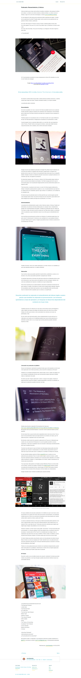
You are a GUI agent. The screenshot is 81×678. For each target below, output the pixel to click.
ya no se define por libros (51, 14)
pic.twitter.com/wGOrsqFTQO (48, 83)
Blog (57, 1)
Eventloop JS (34, 668)
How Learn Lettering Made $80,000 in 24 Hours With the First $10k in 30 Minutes (40, 427)
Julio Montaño (20, 1)
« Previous (23, 653)
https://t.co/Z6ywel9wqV (36, 83)
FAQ (49, 667)
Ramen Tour (34, 667)
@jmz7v (23, 640)
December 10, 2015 (44, 84)
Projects (62, 1)
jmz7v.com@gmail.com (41, 640)
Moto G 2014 (47, 465)
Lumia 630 (42, 454)
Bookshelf (51, 670)
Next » (58, 653)
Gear (50, 668)
